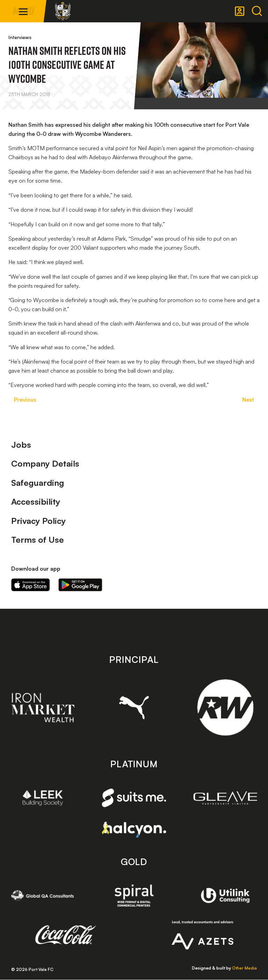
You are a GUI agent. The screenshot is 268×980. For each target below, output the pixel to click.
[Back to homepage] (63, 11)
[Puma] (134, 707)
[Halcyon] (134, 830)
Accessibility (35, 501)
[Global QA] (42, 895)
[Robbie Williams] (225, 707)
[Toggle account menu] (240, 11)
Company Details (45, 463)
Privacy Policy (38, 520)
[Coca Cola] (66, 934)
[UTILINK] (225, 895)
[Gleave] (225, 798)
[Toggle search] (257, 11)
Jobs (21, 444)
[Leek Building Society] (42, 798)
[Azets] (202, 935)
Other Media (244, 968)
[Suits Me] (134, 798)
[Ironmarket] (42, 707)
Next (248, 399)
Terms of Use (37, 539)
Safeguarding (37, 482)
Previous (25, 399)
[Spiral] (134, 895)
